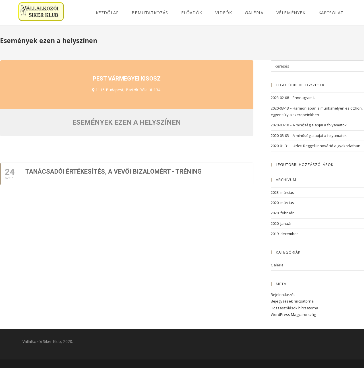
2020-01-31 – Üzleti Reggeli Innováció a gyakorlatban (315, 145)
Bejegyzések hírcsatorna (292, 301)
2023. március (282, 192)
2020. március (282, 202)
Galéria (277, 265)
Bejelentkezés (283, 294)
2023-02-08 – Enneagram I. (293, 97)
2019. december (284, 233)
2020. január (281, 223)
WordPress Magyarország (293, 314)
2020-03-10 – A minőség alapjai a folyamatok (309, 125)
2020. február (282, 212)
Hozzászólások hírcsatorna (294, 308)
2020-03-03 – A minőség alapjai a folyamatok (309, 135)
